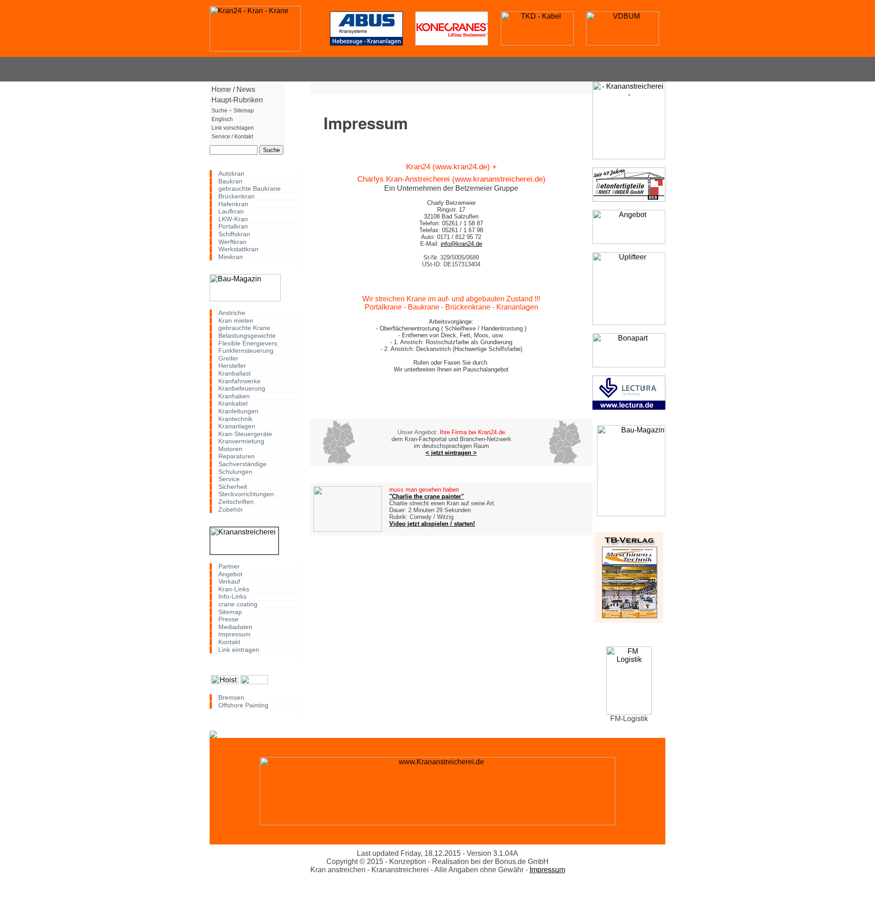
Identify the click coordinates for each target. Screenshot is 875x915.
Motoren (230, 449)
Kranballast (234, 373)
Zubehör (230, 509)
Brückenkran (236, 196)
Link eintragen (238, 649)
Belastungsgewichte (247, 335)
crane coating (237, 604)
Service (229, 479)
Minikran (230, 257)
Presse (228, 619)
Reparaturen (236, 456)
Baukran (230, 181)
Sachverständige (242, 464)
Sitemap (230, 611)
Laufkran (231, 211)
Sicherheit (232, 486)
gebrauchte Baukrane (249, 188)
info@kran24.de (461, 243)
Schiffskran (234, 234)
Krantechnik (235, 418)
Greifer (228, 358)
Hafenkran (233, 203)
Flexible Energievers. (248, 343)
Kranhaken (234, 395)
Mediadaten (235, 626)
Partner (229, 566)
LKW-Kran (233, 219)
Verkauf (229, 581)
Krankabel (232, 403)
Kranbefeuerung (241, 388)
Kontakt (229, 642)
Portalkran (233, 226)
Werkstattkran (238, 249)
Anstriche (231, 313)
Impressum (234, 634)
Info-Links (232, 596)
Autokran (231, 173)
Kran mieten (235, 320)
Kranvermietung (241, 441)
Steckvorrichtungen (246, 494)
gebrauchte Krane (244, 328)
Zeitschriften (236, 501)
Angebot (230, 573)
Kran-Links (233, 589)
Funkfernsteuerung (245, 350)
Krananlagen (236, 426)
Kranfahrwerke (239, 380)
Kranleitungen (238, 411)
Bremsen (231, 697)
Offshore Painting (243, 705)
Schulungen (235, 471)
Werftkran (232, 241)
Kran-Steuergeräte (245, 433)
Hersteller (232, 365)
